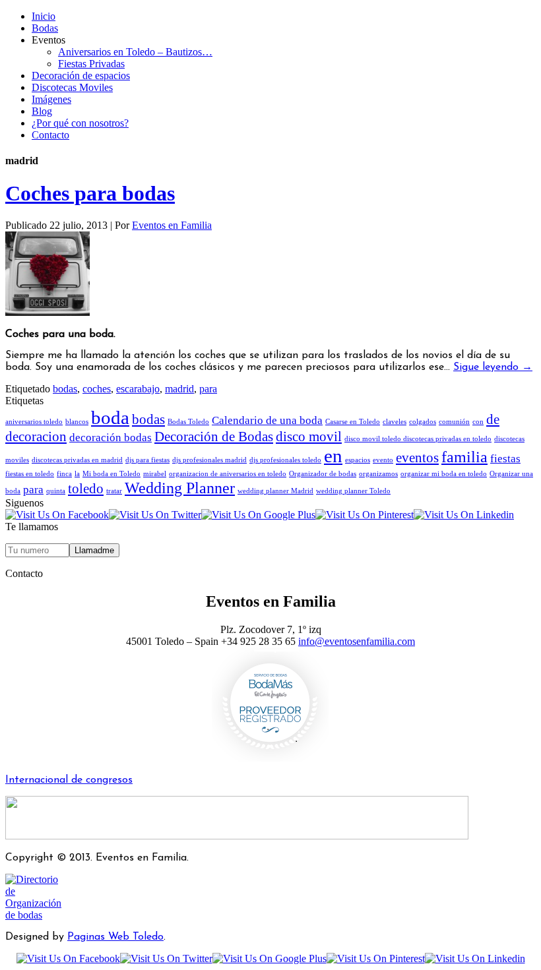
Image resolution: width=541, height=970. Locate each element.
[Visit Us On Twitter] (155, 514)
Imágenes (51, 99)
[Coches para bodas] (47, 312)
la (77, 473)
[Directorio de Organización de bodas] (37, 915)
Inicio (43, 16)
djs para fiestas (147, 460)
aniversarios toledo (34, 421)
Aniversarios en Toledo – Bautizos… (135, 51)
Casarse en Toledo (352, 421)
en (333, 455)
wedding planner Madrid (275, 491)
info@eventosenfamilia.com (356, 641)
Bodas (45, 28)
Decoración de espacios (81, 75)
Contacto (50, 134)
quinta (55, 491)
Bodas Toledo (188, 421)
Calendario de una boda (267, 420)
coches (96, 388)
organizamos (378, 473)
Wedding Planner (180, 488)
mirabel (154, 473)
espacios (357, 460)
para (208, 388)
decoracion (36, 436)
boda (110, 417)
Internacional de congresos (69, 780)
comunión (454, 421)
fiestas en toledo (29, 473)
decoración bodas (110, 437)
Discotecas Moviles (72, 87)
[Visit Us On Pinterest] (364, 514)
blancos (76, 421)
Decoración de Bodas (213, 436)
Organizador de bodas (322, 473)
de (492, 419)
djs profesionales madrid (209, 460)
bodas (65, 388)
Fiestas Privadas (91, 63)
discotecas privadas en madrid (77, 460)
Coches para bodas (90, 193)
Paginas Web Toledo (115, 937)
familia (464, 457)
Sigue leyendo (492, 367)
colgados (422, 421)
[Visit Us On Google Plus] (258, 514)
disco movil (309, 436)
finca (64, 473)
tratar (114, 491)
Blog (42, 111)
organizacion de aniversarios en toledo (227, 473)
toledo (86, 489)
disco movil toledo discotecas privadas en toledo (418, 438)
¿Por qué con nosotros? (80, 123)
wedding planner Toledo (353, 491)
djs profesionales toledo (285, 460)
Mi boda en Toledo (111, 473)
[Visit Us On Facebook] (57, 514)
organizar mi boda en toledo (443, 473)
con (478, 421)
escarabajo (138, 388)
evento (383, 460)
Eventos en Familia (172, 225)
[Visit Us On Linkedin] (464, 514)
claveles (394, 421)
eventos (417, 458)
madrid (179, 388)
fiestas (505, 458)
